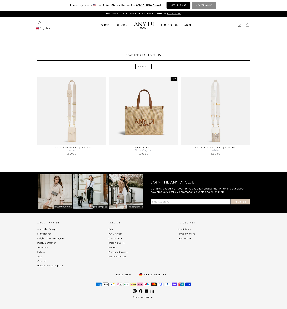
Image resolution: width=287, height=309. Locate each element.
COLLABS (120, 25)
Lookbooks (170, 25)
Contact (41, 261)
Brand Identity (44, 233)
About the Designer (47, 229)
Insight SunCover (46, 243)
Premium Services (118, 252)
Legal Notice (184, 238)
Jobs (39, 256)
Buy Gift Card (116, 233)
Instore (41, 252)
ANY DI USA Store (148, 5)
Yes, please (178, 5)
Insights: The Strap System (51, 238)
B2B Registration (117, 256)
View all (143, 66)
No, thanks (204, 5)
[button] (43, 28)
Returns (113, 247)
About (189, 25)
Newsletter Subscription (50, 265)
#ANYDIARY (43, 247)
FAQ (111, 229)
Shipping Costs (117, 243)
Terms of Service (186, 233)
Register (240, 202)
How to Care (115, 238)
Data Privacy (184, 229)
